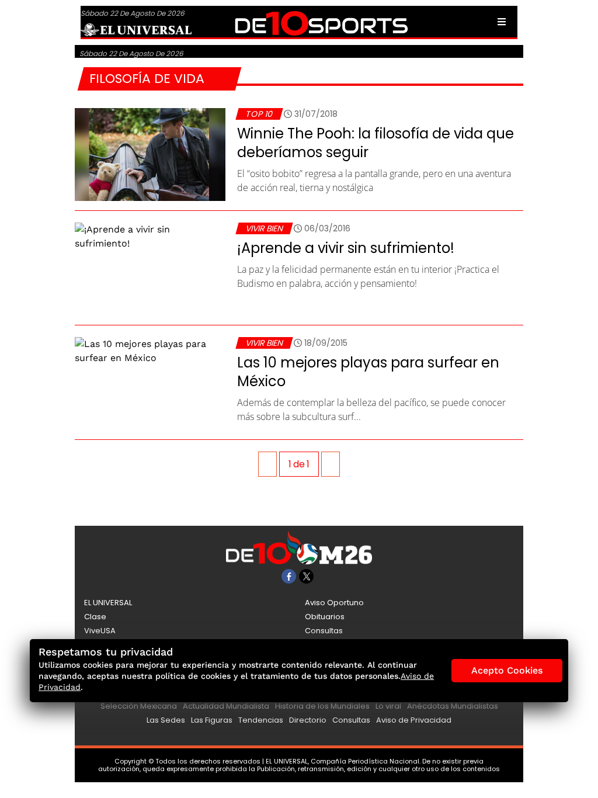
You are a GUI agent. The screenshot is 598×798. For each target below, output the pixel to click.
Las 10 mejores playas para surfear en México (368, 372)
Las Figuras (211, 720)
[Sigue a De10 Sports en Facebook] (288, 576)
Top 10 (259, 114)
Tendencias (260, 720)
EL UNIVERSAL (108, 602)
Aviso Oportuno (334, 602)
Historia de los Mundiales (322, 706)
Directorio (307, 720)
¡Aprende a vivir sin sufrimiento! (345, 248)
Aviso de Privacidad (413, 720)
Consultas (324, 630)
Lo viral (388, 706)
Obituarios (325, 616)
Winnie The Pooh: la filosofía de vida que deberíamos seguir (375, 143)
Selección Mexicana (138, 706)
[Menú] (501, 21)
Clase (95, 616)
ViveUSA (100, 630)
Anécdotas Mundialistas (452, 706)
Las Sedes (166, 720)
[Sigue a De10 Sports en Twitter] (306, 576)
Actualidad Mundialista (226, 706)
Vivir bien (264, 228)
